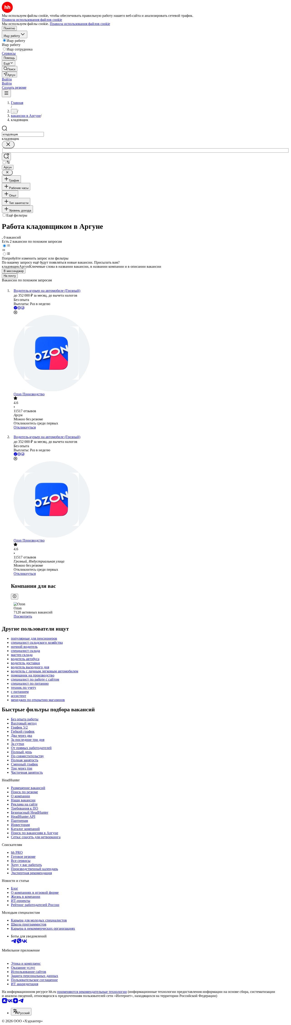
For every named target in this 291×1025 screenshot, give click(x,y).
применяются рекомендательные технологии (92, 992)
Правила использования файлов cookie (80, 24)
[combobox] (23, 134)
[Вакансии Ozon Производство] (150, 353)
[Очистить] (8, 144)
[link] (9, 69)
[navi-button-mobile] (6, 93)
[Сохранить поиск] (6, 156)
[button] (7, 79)
